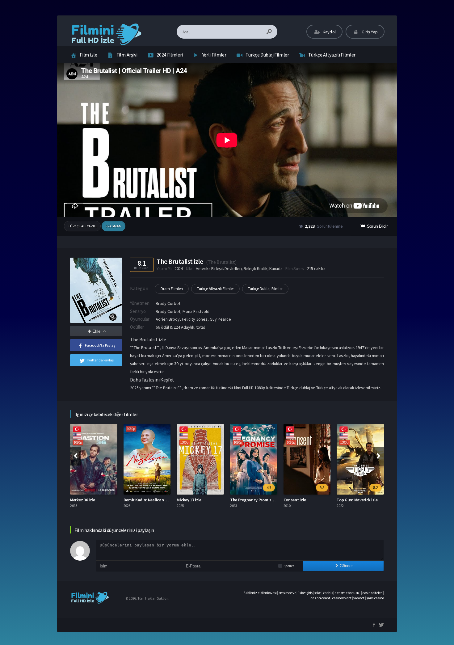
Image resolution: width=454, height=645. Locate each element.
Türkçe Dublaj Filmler (267, 55)
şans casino (375, 598)
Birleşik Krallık (255, 268)
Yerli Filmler (214, 55)
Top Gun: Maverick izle (357, 500)
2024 (178, 268)
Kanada (275, 268)
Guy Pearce (220, 319)
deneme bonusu (346, 592)
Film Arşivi (126, 55)
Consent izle (295, 500)
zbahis (328, 592)
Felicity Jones (195, 319)
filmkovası (269, 592)
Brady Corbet (168, 303)
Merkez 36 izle (82, 500)
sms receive (287, 592)
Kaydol (329, 32)
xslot (317, 592)
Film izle (88, 55)
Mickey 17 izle (189, 500)
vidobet (358, 598)
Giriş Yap (369, 32)
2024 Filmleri (170, 55)
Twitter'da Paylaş (100, 360)
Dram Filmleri (172, 288)
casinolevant (320, 598)
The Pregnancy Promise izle (255, 500)
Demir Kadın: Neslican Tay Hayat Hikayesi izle (166, 500)
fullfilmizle (251, 592)
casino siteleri (372, 592)
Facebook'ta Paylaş (100, 345)
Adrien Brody (168, 319)
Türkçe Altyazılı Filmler (331, 55)
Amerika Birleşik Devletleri (219, 268)
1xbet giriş (305, 592)
